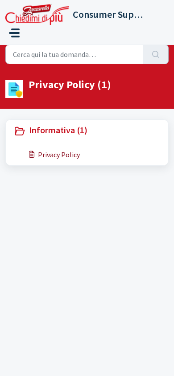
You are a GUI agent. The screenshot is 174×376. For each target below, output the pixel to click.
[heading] (87, 131)
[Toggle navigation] (14, 33)
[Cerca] (156, 54)
